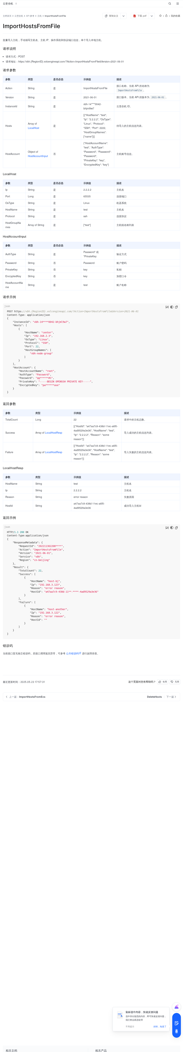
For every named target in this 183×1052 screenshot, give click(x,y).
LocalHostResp (53, 432)
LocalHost (33, 128)
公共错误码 (72, 653)
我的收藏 (175, 15)
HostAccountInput (38, 156)
